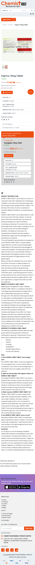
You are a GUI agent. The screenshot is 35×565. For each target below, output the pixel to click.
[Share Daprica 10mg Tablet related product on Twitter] (7, 182)
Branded (11, 101)
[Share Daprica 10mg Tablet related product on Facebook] (5, 182)
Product (10, 25)
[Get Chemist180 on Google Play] (24, 487)
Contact (5, 504)
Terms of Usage (7, 513)
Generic (14, 164)
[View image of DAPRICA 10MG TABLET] (5, 67)
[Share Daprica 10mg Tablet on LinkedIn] (7, 119)
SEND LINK (29, 528)
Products (5, 502)
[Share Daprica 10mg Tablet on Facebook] (2, 119)
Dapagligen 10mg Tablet (13, 143)
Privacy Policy (7, 515)
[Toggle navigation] (14, 19)
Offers (4, 505)
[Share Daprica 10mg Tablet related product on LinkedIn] (10, 182)
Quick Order (7, 19)
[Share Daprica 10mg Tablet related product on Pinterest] (12, 182)
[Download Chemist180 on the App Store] (11, 487)
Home (4, 25)
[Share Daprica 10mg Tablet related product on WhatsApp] (14, 182)
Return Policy (7, 517)
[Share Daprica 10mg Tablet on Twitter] (5, 119)
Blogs (4, 507)
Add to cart (8, 92)
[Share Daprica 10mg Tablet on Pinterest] (9, 119)
